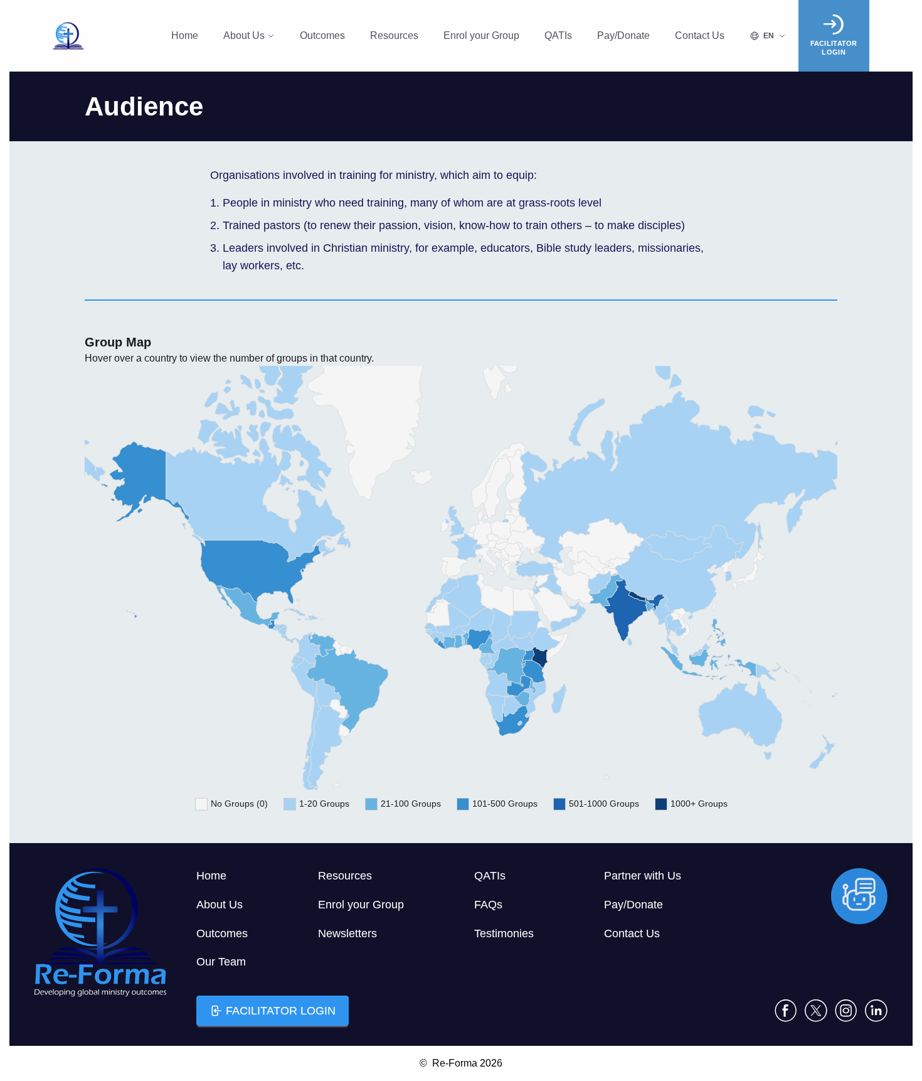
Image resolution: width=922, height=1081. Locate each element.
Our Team (221, 961)
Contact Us (699, 35)
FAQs (488, 904)
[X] (816, 1010)
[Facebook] (786, 1010)
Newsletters (347, 933)
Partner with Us (642, 875)
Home (184, 35)
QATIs (558, 35)
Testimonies (504, 933)
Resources (394, 35)
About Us (244, 35)
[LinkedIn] (876, 1010)
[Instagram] (846, 1010)
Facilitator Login (281, 1010)
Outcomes (322, 35)
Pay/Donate (623, 35)
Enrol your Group (481, 35)
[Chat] (859, 896)
